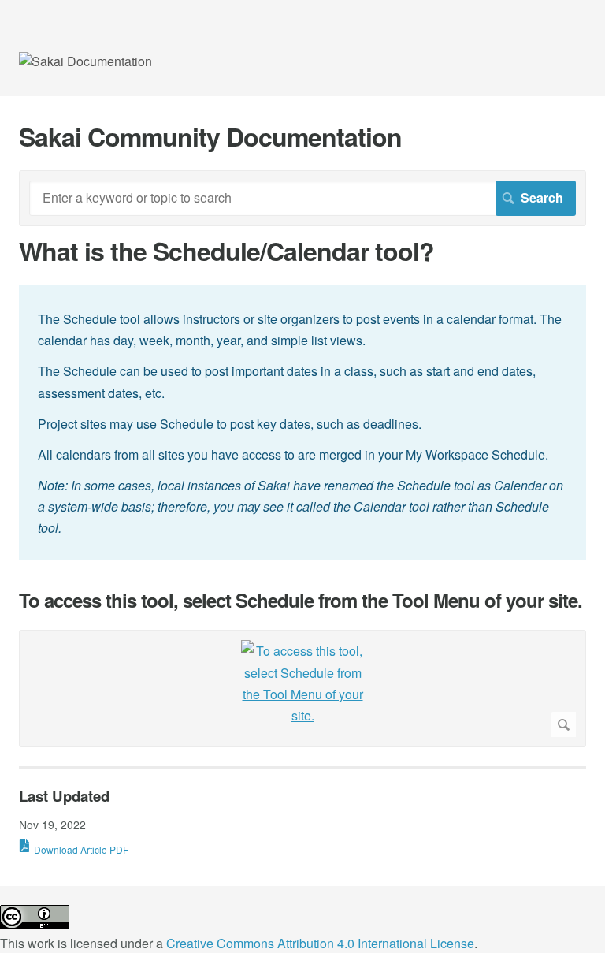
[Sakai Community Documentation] (85, 61)
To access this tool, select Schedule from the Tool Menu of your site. (300, 600)
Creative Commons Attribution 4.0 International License (320, 943)
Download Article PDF (81, 849)
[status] (302, 422)
